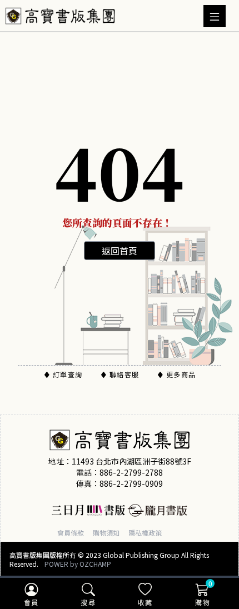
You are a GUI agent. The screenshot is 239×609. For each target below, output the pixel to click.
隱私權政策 (145, 532)
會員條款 (70, 532)
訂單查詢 (67, 374)
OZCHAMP (95, 563)
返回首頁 (119, 250)
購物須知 (106, 532)
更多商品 (181, 374)
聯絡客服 (124, 374)
